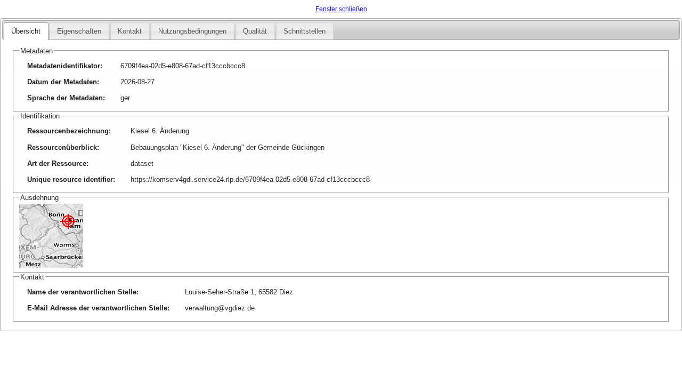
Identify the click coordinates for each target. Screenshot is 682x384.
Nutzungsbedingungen (192, 31)
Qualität (255, 31)
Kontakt (130, 31)
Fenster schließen (341, 9)
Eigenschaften (79, 31)
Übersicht (25, 31)
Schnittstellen (304, 31)
